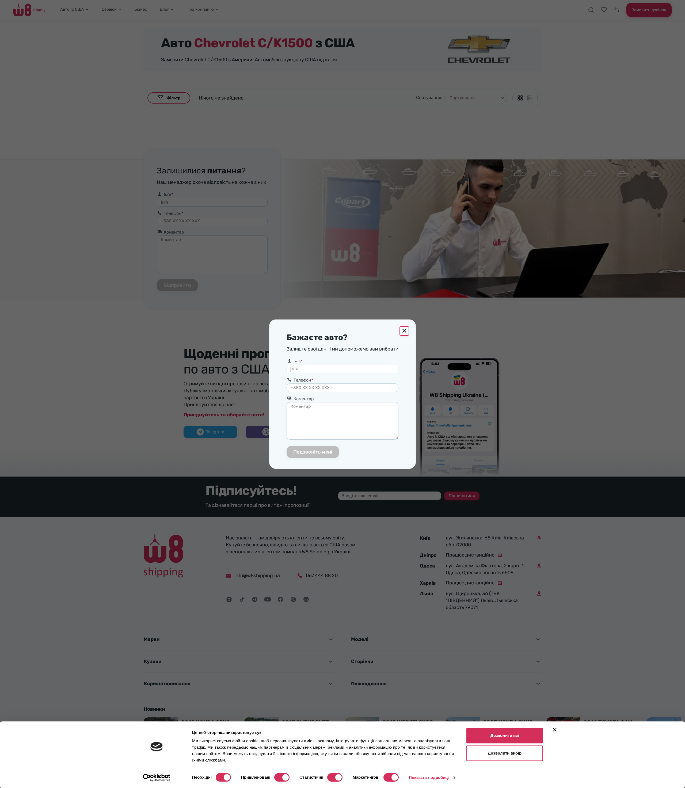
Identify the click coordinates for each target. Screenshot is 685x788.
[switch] (282, 777)
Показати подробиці (429, 777)
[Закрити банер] (555, 730)
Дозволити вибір (505, 753)
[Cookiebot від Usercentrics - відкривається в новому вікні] (156, 778)
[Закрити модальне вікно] (404, 331)
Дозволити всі (504, 735)
